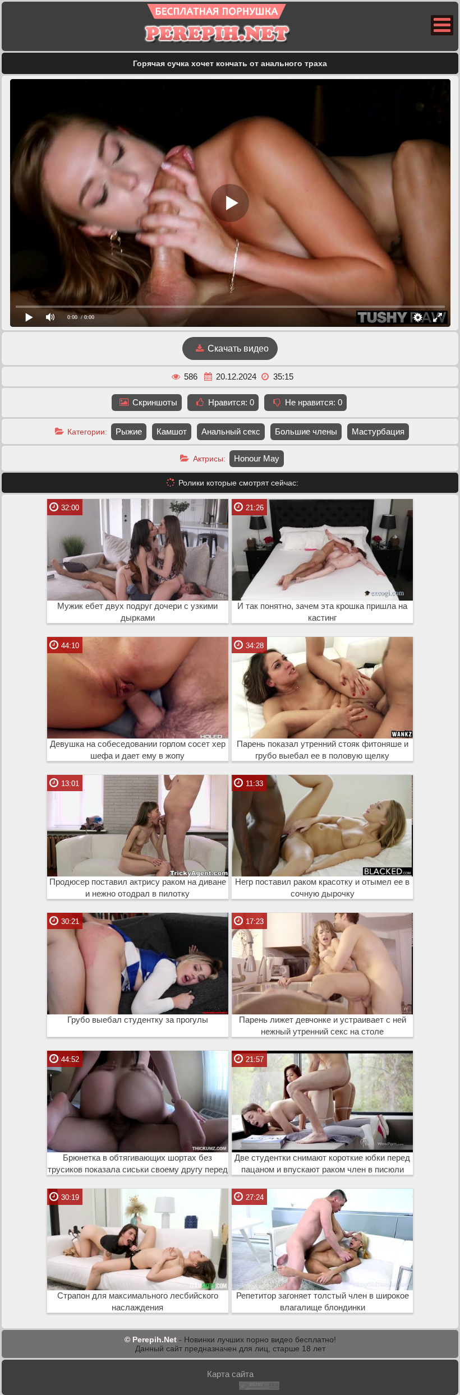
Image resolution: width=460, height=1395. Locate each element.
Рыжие (129, 431)
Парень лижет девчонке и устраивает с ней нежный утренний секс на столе (322, 1025)
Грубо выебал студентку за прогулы (137, 1019)
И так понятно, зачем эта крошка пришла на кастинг (322, 612)
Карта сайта (230, 1374)
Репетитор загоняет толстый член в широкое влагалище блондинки (322, 1301)
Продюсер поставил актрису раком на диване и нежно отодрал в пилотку (137, 887)
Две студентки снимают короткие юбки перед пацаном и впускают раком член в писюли (322, 1163)
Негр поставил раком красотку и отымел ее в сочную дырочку (322, 887)
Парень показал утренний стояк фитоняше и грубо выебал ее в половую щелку (322, 750)
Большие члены (306, 431)
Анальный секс (230, 431)
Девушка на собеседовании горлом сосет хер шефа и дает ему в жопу (138, 750)
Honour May (256, 458)
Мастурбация (378, 431)
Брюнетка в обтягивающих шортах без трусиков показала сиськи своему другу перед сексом (138, 1164)
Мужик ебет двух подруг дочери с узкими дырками (137, 612)
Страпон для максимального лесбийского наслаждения (137, 1301)
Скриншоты (153, 402)
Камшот (172, 431)
